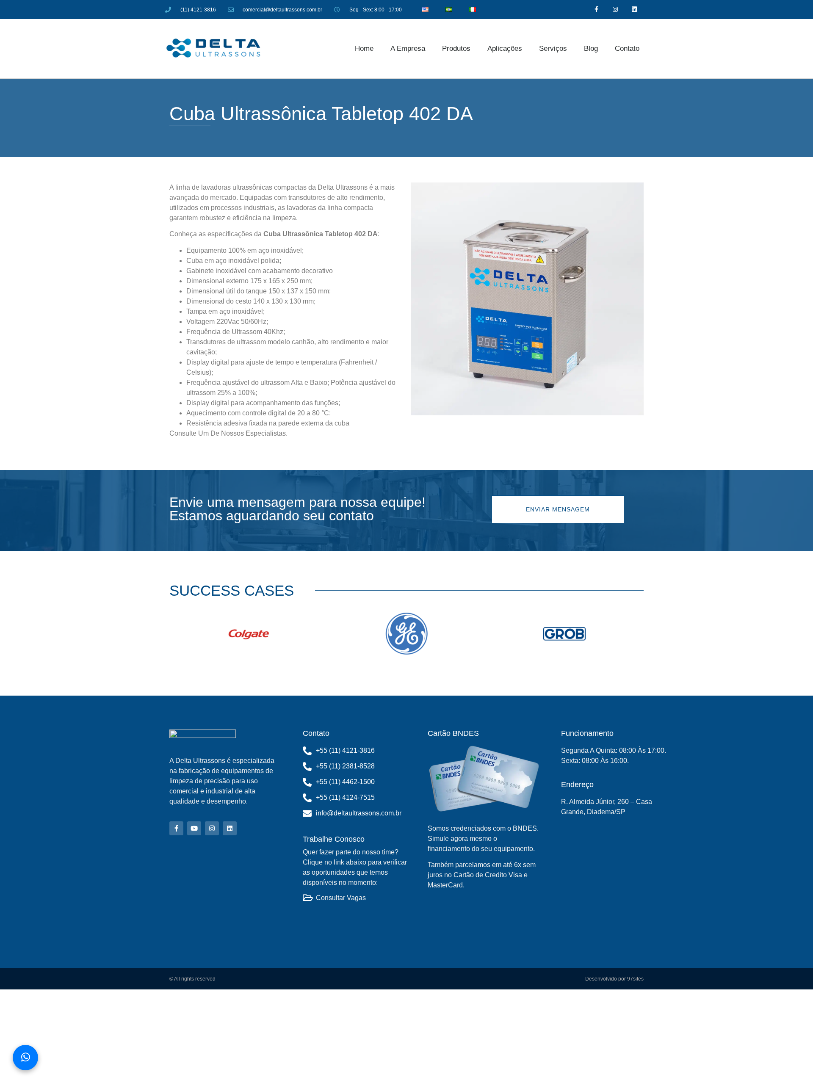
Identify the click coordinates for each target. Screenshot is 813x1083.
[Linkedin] (634, 9)
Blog (591, 48)
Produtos (456, 48)
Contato (627, 48)
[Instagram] (615, 9)
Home (364, 48)
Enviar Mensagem (558, 509)
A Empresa (407, 48)
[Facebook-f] (596, 9)
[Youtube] (194, 828)
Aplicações (504, 48)
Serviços (553, 48)
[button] (178, 635)
